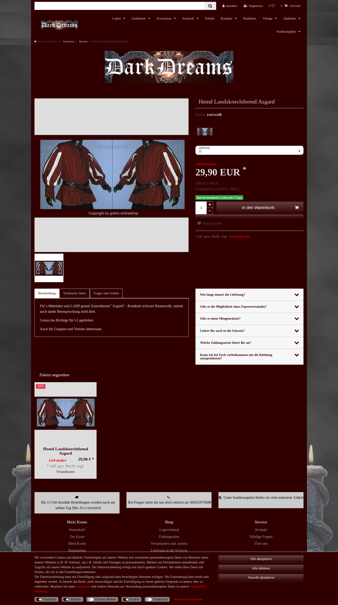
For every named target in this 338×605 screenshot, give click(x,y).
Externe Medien (105, 599)
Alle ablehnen (261, 568)
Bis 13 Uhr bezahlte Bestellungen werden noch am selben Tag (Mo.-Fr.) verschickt (78, 505)
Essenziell (49, 599)
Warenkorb (77, 530)
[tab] (47, 293)
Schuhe (209, 18)
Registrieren (77, 550)
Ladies (117, 18)
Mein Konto (77, 543)
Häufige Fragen (261, 537)
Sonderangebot (287, 31)
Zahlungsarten (169, 537)
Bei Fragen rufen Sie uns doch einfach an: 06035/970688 (169, 502)
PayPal (134, 599)
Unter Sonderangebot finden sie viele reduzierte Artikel (263, 497)
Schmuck (188, 18)
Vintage (268, 18)
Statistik (75, 599)
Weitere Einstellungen (188, 599)
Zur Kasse (77, 537)
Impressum (83, 586)
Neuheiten (249, 18)
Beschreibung (47, 293)
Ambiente (290, 18)
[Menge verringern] (209, 211)
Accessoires (164, 18)
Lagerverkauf (169, 530)
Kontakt (261, 530)
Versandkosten (239, 236)
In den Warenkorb (258, 207)
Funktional (160, 599)
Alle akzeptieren (261, 559)
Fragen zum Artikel (106, 293)
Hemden (83, 41)
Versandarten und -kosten (169, 543)
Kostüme (227, 18)
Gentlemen (139, 18)
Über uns (261, 543)
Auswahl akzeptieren (261, 577)
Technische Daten (74, 293)
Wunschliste (211, 223)
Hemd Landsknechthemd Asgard (65, 451)
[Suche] (210, 6)
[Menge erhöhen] (209, 204)
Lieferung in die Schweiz (169, 550)
